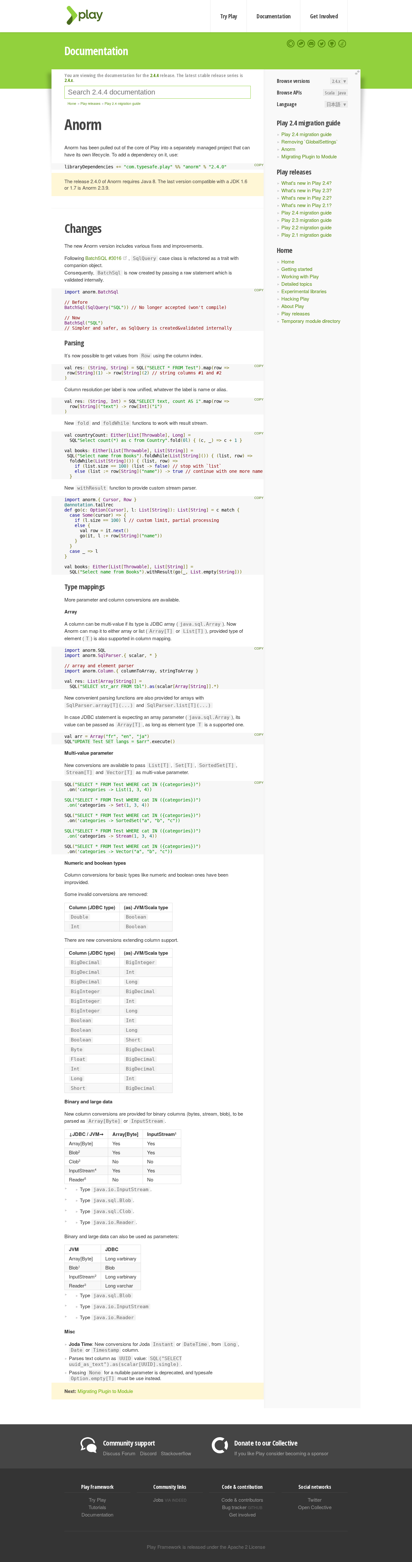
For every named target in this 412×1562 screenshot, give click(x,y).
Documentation (273, 16)
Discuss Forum (119, 1453)
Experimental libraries (304, 291)
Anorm (288, 148)
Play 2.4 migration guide (306, 134)
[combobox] (157, 92)
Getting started (296, 268)
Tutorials (97, 1507)
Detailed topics (296, 283)
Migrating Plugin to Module (309, 156)
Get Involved (324, 16)
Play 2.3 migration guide (306, 219)
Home (287, 261)
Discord (148, 1453)
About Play (292, 306)
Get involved (242, 1514)
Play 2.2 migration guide (306, 227)
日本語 (333, 104)
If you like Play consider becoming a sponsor (281, 1453)
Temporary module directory (311, 320)
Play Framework (88, 15)
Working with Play (300, 276)
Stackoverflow (176, 1453)
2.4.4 (154, 75)
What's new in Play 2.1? (306, 205)
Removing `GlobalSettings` (309, 141)
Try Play (228, 16)
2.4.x (336, 81)
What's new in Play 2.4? (306, 182)
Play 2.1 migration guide (306, 234)
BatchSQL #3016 (103, 257)
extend (358, 72)
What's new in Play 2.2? (306, 197)
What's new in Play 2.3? (306, 190)
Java (342, 92)
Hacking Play (295, 298)
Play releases (295, 313)
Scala (330, 92)
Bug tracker (242, 1507)
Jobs (170, 1499)
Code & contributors (242, 1499)
